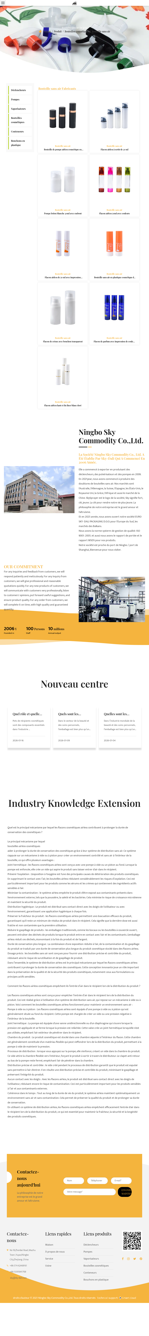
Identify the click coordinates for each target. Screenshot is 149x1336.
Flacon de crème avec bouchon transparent (63, 341)
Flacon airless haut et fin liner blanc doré (62, 405)
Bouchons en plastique (18, 143)
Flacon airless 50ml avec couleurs (114, 213)
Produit (58, 31)
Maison (47, 31)
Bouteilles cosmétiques (77, 31)
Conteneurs (17, 131)
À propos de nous (55, 1252)
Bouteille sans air (63, 146)
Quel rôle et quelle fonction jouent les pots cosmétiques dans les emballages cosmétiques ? (27, 714)
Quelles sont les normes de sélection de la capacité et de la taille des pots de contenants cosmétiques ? (119, 714)
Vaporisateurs (18, 108)
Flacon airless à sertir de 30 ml (114, 149)
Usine (48, 1266)
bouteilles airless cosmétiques (24, 846)
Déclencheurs (18, 90)
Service (49, 1259)
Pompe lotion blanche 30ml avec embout (62, 213)
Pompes (15, 99)
